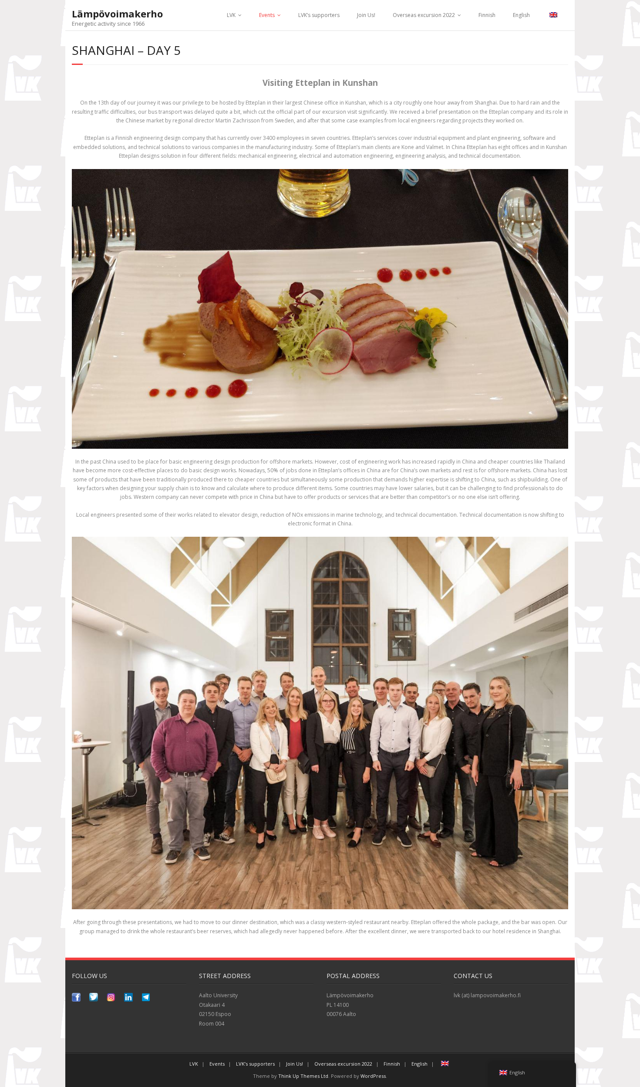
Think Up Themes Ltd (303, 1076)
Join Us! (366, 15)
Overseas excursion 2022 (424, 15)
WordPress (373, 1076)
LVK (231, 15)
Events (267, 15)
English (521, 15)
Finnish (486, 15)
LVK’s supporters (319, 15)
